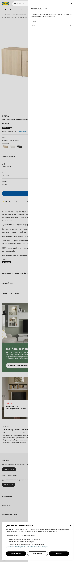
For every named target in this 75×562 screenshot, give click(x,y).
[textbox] (51, 25)
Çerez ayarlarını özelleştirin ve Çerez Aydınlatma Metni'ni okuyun (27, 546)
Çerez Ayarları (59, 553)
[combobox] (51, 25)
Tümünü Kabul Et (16, 553)
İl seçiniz (33, 21)
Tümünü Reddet (37, 553)
